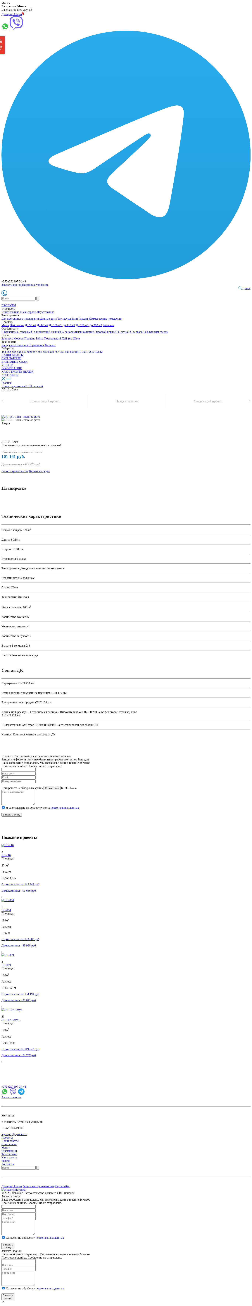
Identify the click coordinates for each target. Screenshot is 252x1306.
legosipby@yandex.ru (35, 284)
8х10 (78, 351)
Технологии (9, 1154)
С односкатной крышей (46, 331)
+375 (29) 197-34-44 (13, 1086)
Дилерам (7, 14)
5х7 (24, 351)
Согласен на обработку (35, 1237)
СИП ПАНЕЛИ (11, 358)
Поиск (246, 288)
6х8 (40, 351)
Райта (39, 338)
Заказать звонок (11, 284)
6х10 (51, 351)
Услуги (5, 1147)
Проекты (7, 1137)
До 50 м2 (30, 325)
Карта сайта (62, 1186)
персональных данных (64, 807)
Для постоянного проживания (20, 318)
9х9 (84, 351)
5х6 (19, 351)
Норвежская (36, 345)
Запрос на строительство (38, 1186)
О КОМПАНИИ (11, 368)
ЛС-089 (6, 965)
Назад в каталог (127, 401)
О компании (9, 1150)
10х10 (90, 351)
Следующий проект (208, 401)
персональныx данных (50, 1288)
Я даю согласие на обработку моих (42, 807)
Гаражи (83, 318)
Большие (108, 325)
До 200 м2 (95, 325)
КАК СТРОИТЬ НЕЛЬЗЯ (17, 371)
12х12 (99, 351)
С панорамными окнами (77, 331)
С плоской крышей (105, 331)
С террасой (137, 331)
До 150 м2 (82, 325)
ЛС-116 (6, 855)
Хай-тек (67, 338)
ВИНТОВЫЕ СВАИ (14, 361)
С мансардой (28, 312)
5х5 (14, 351)
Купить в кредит (39, 471)
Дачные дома (48, 318)
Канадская (8, 345)
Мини (5, 325)
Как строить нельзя (9, 1159)
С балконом (8, 331)
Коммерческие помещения (105, 318)
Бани (75, 318)
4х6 (9, 351)
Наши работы (10, 1140)
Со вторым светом (156, 331)
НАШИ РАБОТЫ (12, 355)
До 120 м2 (68, 325)
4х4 (3, 351)
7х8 (62, 351)
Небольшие (17, 325)
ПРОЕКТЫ (8, 305)
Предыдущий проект (45, 401)
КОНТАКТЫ (9, 374)
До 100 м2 (55, 325)
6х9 (45, 351)
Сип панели (9, 1144)
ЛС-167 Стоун (10, 1019)
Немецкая (21, 345)
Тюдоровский (52, 338)
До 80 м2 (42, 325)
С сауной (124, 331)
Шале (76, 338)
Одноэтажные (10, 312)
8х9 (72, 351)
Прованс (29, 338)
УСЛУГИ (7, 365)
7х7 (57, 351)
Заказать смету (11, 814)
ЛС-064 (6, 910)
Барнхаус (7, 338)
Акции (17, 14)
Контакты (7, 1164)
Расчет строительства (14, 471)
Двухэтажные (45, 312)
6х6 (29, 351)
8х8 (67, 351)
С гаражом (23, 331)
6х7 (34, 351)
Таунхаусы (64, 318)
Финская (50, 345)
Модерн (19, 338)
